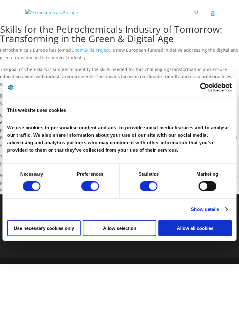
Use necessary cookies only (44, 228)
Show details (205, 209)
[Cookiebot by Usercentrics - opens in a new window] (204, 87)
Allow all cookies (195, 228)
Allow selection (119, 228)
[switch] (90, 186)
